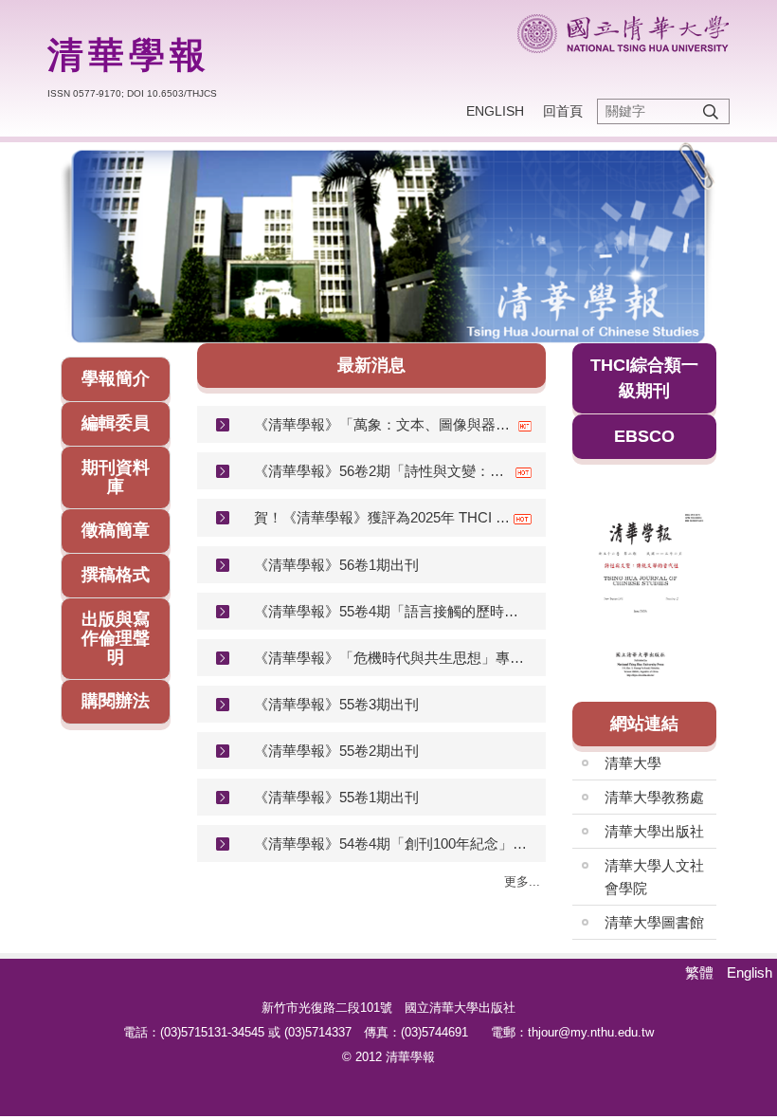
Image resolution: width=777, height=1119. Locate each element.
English (495, 111)
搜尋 (711, 111)
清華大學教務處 (654, 797)
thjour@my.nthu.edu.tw (591, 1032)
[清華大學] (623, 33)
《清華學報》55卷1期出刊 (336, 797)
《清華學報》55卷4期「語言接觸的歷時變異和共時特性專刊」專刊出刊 (393, 611)
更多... (522, 881)
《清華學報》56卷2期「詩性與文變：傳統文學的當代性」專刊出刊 (384, 471)
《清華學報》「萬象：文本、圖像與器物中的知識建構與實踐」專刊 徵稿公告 (386, 424)
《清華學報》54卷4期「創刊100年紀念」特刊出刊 (393, 843)
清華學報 (128, 55)
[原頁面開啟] (388, 243)
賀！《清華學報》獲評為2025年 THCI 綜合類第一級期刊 (384, 517)
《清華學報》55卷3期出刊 (336, 704)
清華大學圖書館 (654, 922)
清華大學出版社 (654, 831)
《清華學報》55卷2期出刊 (336, 751)
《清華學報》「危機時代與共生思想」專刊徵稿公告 (393, 658)
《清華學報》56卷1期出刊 (336, 565)
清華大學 (633, 763)
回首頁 (563, 111)
